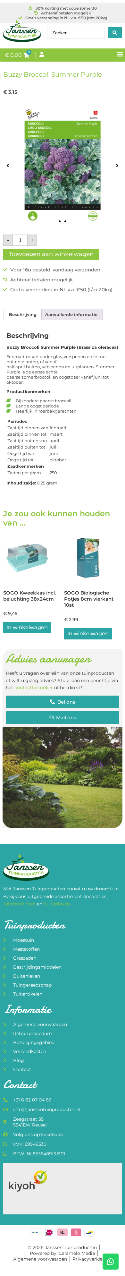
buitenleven (57, 904)
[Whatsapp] (111, 1262)
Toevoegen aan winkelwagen (51, 254)
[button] (119, 53)
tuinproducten (20, 904)
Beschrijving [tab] (23, 314)
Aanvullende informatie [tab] (71, 314)
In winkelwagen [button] (27, 627)
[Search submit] (115, 32)
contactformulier (33, 687)
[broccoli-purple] (62, 165)
